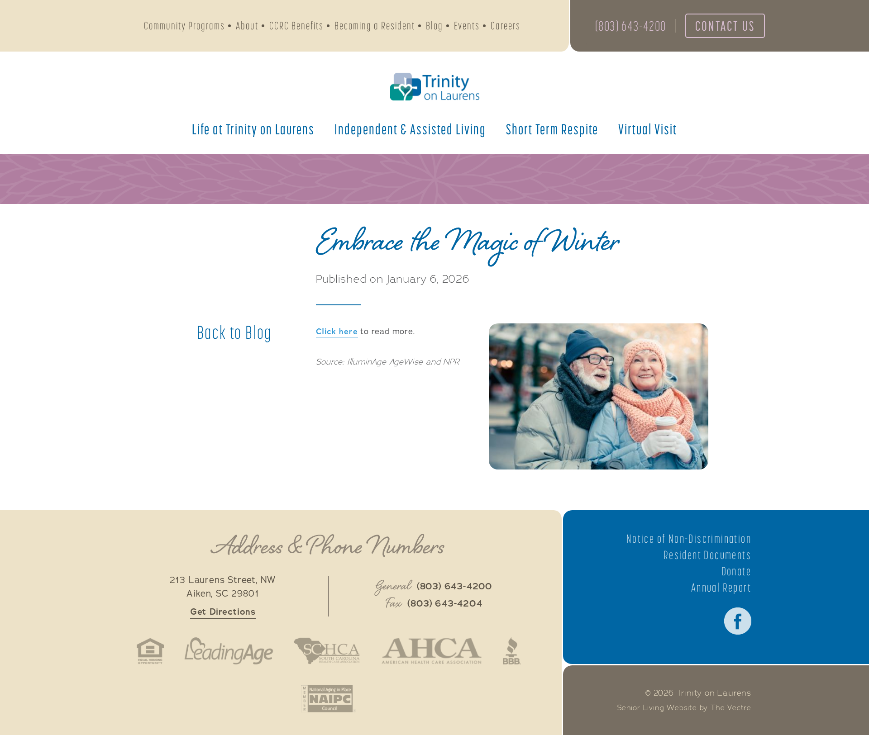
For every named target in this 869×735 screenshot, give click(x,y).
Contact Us (725, 25)
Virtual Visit (647, 129)
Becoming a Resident (374, 25)
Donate (736, 571)
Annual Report (721, 587)
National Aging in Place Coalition (328, 698)
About (247, 25)
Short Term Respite (552, 129)
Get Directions (223, 612)
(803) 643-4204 (444, 603)
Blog (434, 25)
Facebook (737, 621)
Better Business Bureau (512, 650)
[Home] (434, 87)
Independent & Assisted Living (410, 129)
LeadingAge (228, 650)
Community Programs (184, 25)
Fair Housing (150, 650)
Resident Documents (707, 555)
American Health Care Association (431, 650)
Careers (505, 25)
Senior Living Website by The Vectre (684, 708)
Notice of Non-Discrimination (688, 539)
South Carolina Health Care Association (326, 650)
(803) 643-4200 (630, 26)
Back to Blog (234, 332)
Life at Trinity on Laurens (253, 129)
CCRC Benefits (296, 25)
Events (467, 25)
